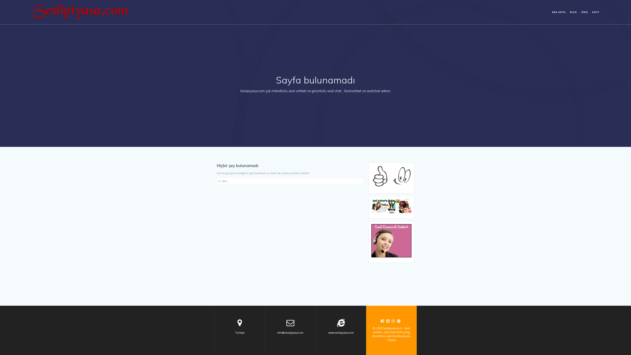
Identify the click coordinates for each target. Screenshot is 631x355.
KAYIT (596, 12)
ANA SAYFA (559, 12)
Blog (573, 12)
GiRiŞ (584, 12)
